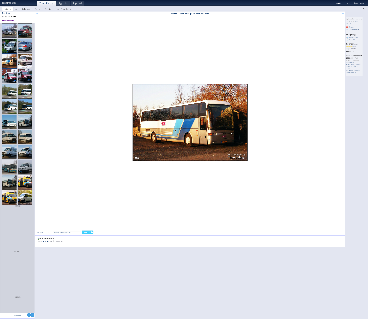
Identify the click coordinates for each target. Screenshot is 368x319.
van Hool (352, 40)
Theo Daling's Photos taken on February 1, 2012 (353, 66)
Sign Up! (63, 3)
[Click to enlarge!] (190, 122)
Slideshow (17, 315)
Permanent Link (42, 232)
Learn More (359, 3)
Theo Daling (46, 3)
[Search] (364, 8)
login (45, 241)
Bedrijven (6, 13)
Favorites (48, 9)
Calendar (26, 9)
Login (338, 3)
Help (348, 3)
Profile (37, 9)
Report (350, 27)
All (17, 9)
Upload (77, 3)
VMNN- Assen (353, 37)
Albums (8, 9)
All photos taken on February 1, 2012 (353, 71)
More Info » (350, 62)
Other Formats (353, 30)
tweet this (88, 232)
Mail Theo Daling (64, 9)
